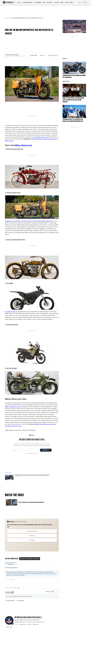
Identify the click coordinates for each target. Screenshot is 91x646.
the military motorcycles (41, 137)
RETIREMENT (38, 2)
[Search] (79, 2)
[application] (74, 26)
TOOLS (19, 2)
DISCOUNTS (49, 2)
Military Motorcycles (23, 145)
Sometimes (32, 535)
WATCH (66, 2)
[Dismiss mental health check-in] (56, 521)
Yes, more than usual (32, 531)
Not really (31, 540)
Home (6, 18)
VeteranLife (36, 620)
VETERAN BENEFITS (27, 2)
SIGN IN (85, 2)
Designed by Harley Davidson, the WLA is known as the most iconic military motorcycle (28, 221)
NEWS (43, 2)
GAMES (62, 2)
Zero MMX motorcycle (11, 311)
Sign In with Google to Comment (30, 558)
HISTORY (57, 2)
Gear (10, 18)
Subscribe (45, 450)
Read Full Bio (9, 627)
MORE (71, 2)
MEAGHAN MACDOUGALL (29, 617)
